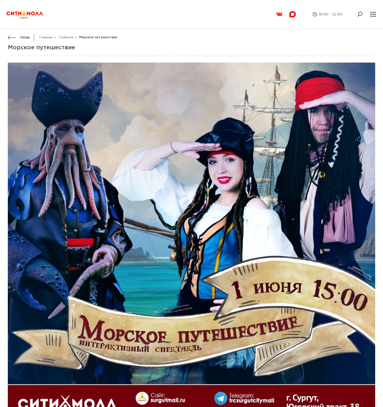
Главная (46, 24)
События (66, 24)
